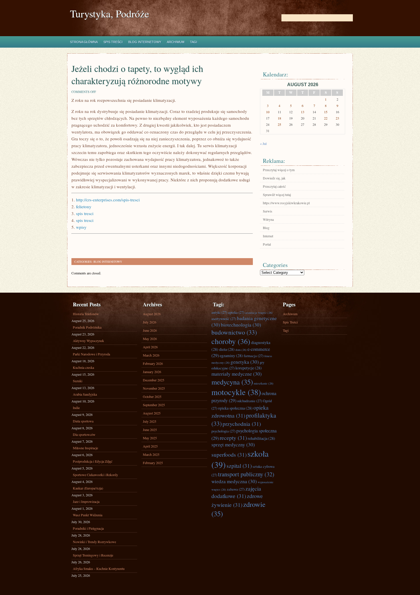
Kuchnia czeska (83, 367)
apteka (236, 312)
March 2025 (151, 454)
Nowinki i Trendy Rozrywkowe (94, 541)
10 (267, 112)
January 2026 (152, 371)
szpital (239, 465)
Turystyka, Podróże (109, 13)
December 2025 (153, 380)
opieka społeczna (235, 408)
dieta (227, 349)
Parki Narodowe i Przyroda (91, 354)
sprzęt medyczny (233, 444)
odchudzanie (249, 400)
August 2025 (152, 413)
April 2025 (150, 446)
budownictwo (234, 332)
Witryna (268, 219)
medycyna (232, 381)
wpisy (81, 227)
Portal (267, 244)
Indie (76, 407)
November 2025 (154, 388)
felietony (83, 206)
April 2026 (150, 347)
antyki (219, 312)
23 (337, 118)
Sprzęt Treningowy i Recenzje (93, 555)
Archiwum (175, 42)
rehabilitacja (261, 438)
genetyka (245, 362)
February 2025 (153, 462)
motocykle (236, 391)
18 (279, 118)
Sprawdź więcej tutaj (277, 194)
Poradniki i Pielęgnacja (88, 528)
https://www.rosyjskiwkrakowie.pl (286, 203)
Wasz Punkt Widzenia (87, 515)
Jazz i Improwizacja (86, 501)
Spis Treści (113, 42)
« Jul (263, 143)
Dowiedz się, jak (274, 178)
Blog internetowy (144, 42)
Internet (268, 236)
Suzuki (77, 381)
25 (279, 124)
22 (325, 118)
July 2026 (149, 322)
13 (302, 112)
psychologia (223, 431)
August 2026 (152, 313)
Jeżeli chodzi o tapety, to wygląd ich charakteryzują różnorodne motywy (137, 74)
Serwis (267, 211)
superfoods (229, 454)
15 (325, 112)
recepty (233, 437)
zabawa (236, 489)
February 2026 (153, 363)
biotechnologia (241, 324)
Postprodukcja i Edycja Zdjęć (92, 461)
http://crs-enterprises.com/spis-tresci (108, 200)
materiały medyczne (236, 374)
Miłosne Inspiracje (85, 448)
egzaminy (231, 355)
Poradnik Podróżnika (87, 327)
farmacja (253, 355)
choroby (230, 341)
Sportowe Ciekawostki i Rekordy (95, 474)
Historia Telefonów (86, 313)
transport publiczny (246, 474)
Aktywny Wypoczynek (88, 340)
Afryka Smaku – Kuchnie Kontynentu (99, 568)
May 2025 (150, 438)
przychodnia (242, 423)
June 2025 (150, 429)
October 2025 (152, 396)
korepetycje (248, 368)
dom (241, 350)
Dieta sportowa (83, 421)
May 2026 (150, 338)
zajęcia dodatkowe (236, 492)
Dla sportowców (84, 434)
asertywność (223, 318)
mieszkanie (263, 383)
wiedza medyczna (234, 481)
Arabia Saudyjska (85, 394)
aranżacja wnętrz (259, 313)
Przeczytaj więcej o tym (279, 169)
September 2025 (154, 404)
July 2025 (149, 421)
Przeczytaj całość (274, 186)
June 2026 (150, 330)
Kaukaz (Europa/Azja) (88, 488)
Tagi (193, 42)
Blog (266, 227)
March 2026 (151, 355)
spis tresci (84, 213)
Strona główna (84, 42)
